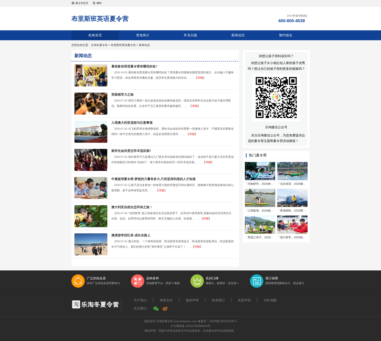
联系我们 (218, 300)
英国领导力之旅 (122, 94)
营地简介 (143, 35)
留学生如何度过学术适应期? (131, 150)
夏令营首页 (81, 3)
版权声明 (192, 300)
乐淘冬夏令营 (99, 45)
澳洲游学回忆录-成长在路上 (130, 235)
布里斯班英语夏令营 (100, 18)
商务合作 (166, 300)
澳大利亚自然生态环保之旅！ (132, 207)
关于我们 (140, 300)
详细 (200, 77)
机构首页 (95, 35)
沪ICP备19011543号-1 (223, 321)
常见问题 (190, 35)
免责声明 (244, 300)
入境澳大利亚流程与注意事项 (132, 122)
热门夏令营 (258, 155)
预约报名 (285, 35)
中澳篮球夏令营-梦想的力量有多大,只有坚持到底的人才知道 (153, 179)
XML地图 (270, 300)
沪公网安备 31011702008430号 (190, 326)
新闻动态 (238, 35)
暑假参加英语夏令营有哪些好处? (134, 66)
